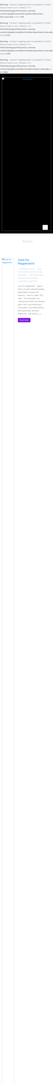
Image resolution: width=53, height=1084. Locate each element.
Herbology (22, 275)
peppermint (32, 281)
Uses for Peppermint (26, 261)
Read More (24, 320)
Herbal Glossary (36, 272)
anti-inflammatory (36, 275)
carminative (22, 281)
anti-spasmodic (24, 278)
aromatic (34, 278)
